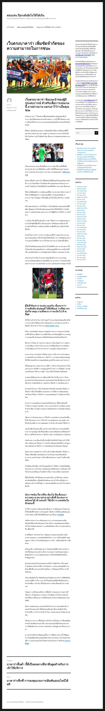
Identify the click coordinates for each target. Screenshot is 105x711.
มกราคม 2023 (81, 204)
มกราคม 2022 (81, 229)
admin (9, 105)
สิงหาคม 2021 (81, 240)
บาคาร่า (79, 285)
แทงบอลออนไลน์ (82, 287)
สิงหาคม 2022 (81, 214)
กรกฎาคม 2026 (82, 187)
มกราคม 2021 (81, 255)
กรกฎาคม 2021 (81, 242)
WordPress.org (82, 308)
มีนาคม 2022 (81, 225)
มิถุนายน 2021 (81, 244)
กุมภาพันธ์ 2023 (82, 202)
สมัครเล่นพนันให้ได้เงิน (25, 27)
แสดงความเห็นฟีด (82, 306)
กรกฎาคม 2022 (81, 217)
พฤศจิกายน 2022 (82, 208)
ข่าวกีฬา (79, 279)
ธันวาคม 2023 (81, 195)
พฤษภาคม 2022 (82, 221)
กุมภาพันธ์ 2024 (82, 191)
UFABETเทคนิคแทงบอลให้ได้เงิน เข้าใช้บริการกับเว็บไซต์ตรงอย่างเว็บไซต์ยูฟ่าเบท (87, 161)
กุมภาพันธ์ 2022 (82, 227)
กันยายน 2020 (81, 260)
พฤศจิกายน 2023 (82, 197)
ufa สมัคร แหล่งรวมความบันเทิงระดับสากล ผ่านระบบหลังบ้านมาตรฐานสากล (86, 150)
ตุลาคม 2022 (81, 210)
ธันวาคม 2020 (81, 257)
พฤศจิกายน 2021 (82, 234)
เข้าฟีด (79, 304)
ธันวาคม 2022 (81, 206)
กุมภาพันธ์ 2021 (81, 253)
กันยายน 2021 (81, 238)
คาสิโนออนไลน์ (11, 110)
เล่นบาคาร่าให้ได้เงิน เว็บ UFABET (48, 27)
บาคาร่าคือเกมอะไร (89, 100)
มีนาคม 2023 (81, 199)
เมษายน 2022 (81, 223)
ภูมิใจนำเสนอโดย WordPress (34, 702)
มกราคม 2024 (81, 193)
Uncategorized (82, 276)
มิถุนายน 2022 (81, 219)
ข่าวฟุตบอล (80, 281)
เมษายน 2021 (81, 249)
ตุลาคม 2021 (81, 236)
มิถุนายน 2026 (81, 189)
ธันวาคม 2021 (81, 232)
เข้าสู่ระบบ (80, 302)
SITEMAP (10, 27)
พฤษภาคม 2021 (82, 247)
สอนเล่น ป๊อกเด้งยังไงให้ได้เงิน (25, 15)
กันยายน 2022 (81, 212)
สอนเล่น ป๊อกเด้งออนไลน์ (82, 64)
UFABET (79, 274)
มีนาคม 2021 (81, 251)
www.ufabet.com (52, 326)
